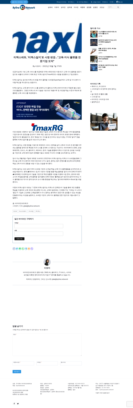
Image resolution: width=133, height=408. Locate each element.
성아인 (63, 7)
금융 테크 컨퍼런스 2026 (19, 2)
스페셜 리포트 (97, 2)
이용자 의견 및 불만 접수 (103, 393)
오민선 (102, 7)
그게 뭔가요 (96, 97)
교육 (15, 211)
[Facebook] (14, 403)
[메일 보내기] (29, 248)
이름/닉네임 (16, 362)
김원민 (95, 7)
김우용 (69, 7)
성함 (15, 230)
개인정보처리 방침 (18, 392)
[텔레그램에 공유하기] (26, 248)
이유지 (56, 7)
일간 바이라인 (62, 2)
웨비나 (106, 2)
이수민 (76, 7)
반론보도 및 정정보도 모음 (20, 394)
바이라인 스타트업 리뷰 (100, 99)
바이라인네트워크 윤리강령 (20, 390)
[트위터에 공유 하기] (17, 248)
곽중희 (82, 7)
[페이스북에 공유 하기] (14, 248)
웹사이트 (63, 362)
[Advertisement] (47, 307)
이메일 (16, 223)
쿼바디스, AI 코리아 (99, 86)
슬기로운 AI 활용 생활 (100, 94)
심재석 (50, 7)
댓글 (14, 334)
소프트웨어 (22, 211)
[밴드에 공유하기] (23, 248)
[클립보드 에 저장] (31, 248)
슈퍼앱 (31, 211)
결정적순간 (96, 102)
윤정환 (89, 7)
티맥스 (38, 211)
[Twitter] (18, 403)
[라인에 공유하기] (20, 248)
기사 (47, 54)
